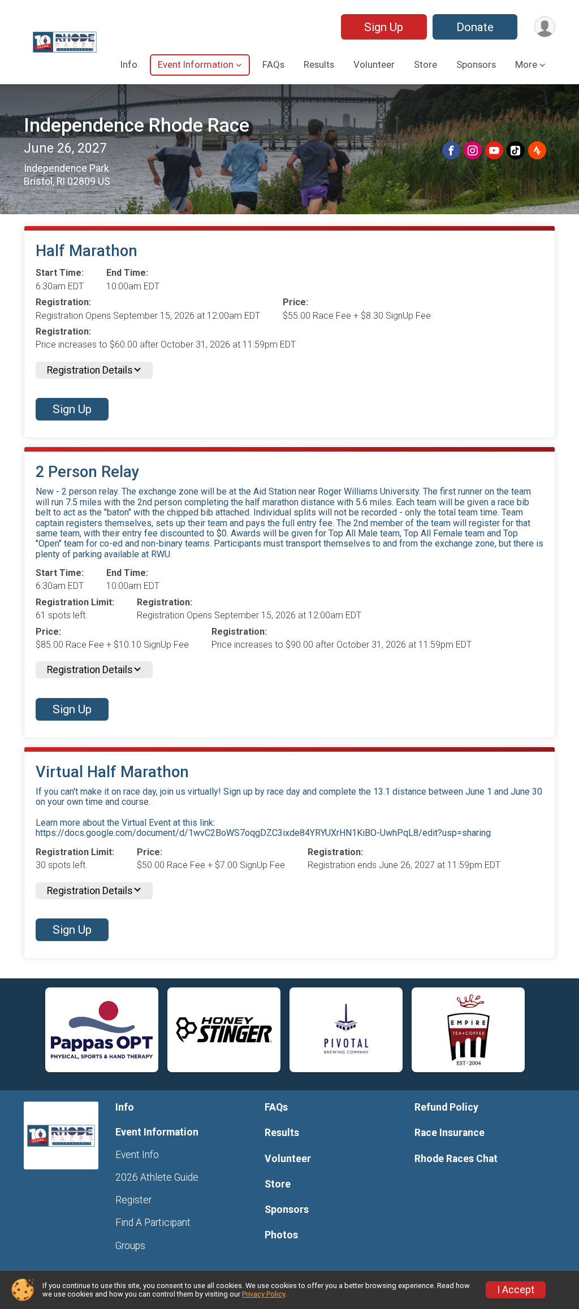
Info (128, 64)
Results (319, 64)
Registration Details (90, 370)
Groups (130, 1245)
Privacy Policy (263, 1294)
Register (133, 1200)
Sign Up (383, 27)
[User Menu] (544, 26)
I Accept (515, 1289)
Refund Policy (446, 1107)
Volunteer (374, 64)
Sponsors (476, 64)
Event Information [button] (196, 64)
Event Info (137, 1154)
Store (425, 64)
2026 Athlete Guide (156, 1177)
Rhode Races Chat (456, 1158)
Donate (475, 27)
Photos (281, 1235)
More (526, 64)
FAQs (273, 64)
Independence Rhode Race (136, 125)
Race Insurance (449, 1132)
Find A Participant (153, 1222)
